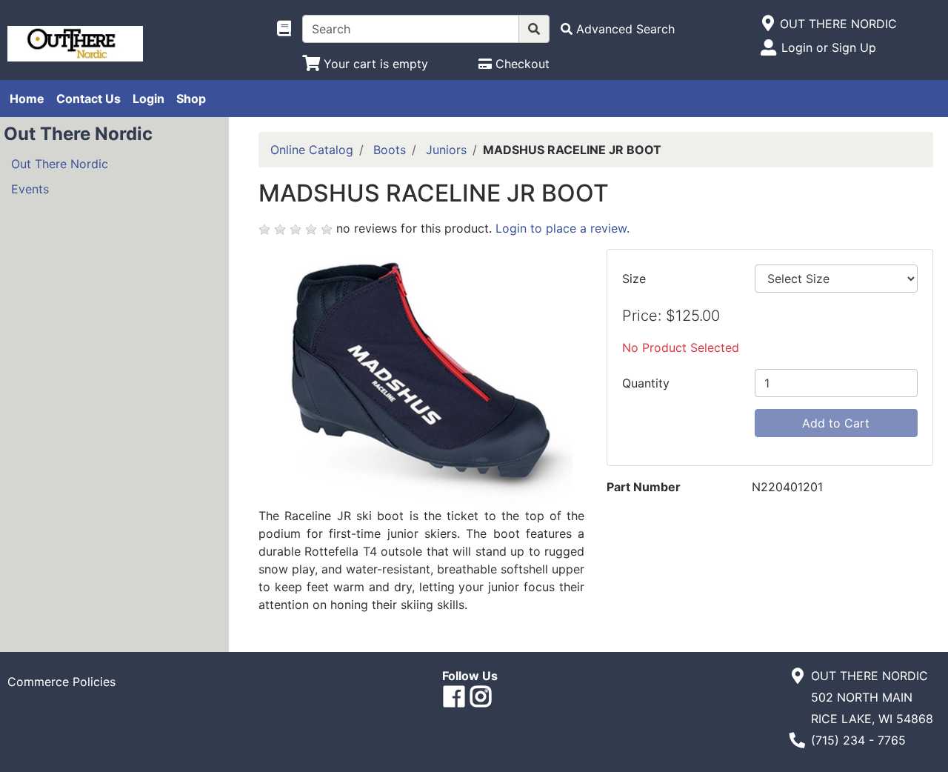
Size (634, 278)
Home (27, 98)
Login (148, 98)
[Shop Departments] (284, 29)
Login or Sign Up (828, 47)
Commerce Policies (61, 681)
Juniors (446, 149)
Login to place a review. (562, 228)
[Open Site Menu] (768, 23)
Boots (389, 149)
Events (30, 189)
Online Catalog (311, 149)
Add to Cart (835, 423)
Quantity (646, 383)
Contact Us (88, 98)
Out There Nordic (59, 163)
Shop (191, 98)
